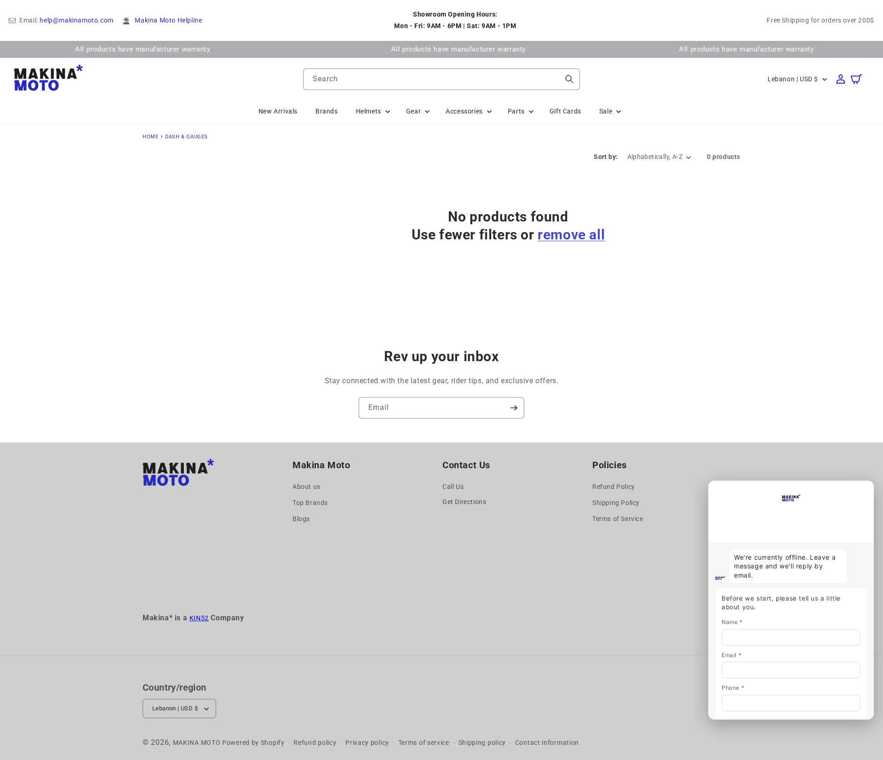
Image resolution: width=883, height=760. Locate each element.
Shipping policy (482, 742)
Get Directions (464, 501)
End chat (728, 489)
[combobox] (441, 79)
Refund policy (314, 742)
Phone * (733, 687)
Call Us (453, 486)
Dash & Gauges (186, 137)
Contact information (547, 742)
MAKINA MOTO (197, 742)
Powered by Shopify (253, 742)
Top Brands (310, 502)
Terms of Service (617, 518)
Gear (413, 111)
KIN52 (199, 618)
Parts (516, 111)
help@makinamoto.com (76, 20)
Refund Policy (613, 486)
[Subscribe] (514, 408)
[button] (861, 79)
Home (150, 137)
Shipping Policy (616, 502)
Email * (731, 655)
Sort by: (606, 156)
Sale (605, 111)
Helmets (368, 111)
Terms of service (423, 742)
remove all (571, 235)
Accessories (464, 111)
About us (306, 486)
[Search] (569, 79)
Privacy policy (367, 742)
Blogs (301, 518)
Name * (732, 621)
